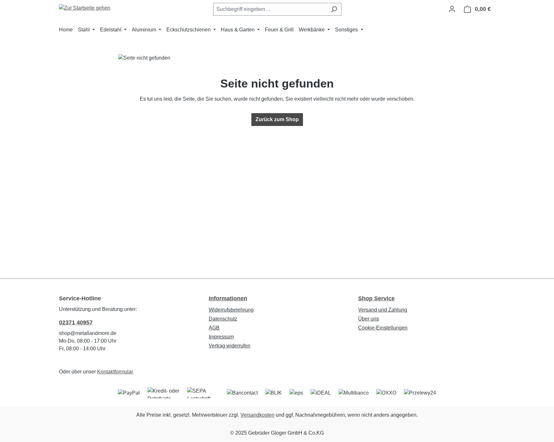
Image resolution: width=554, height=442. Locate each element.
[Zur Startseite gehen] (84, 8)
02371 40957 (76, 322)
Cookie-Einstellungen (382, 327)
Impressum (221, 336)
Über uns (368, 318)
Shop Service (376, 298)
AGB (214, 327)
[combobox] (270, 9)
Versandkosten (257, 415)
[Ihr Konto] (452, 9)
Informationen (228, 298)
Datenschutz (223, 318)
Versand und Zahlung (382, 310)
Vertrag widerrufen (229, 345)
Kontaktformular (115, 371)
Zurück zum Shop (277, 119)
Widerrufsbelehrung (231, 310)
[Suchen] (333, 9)
